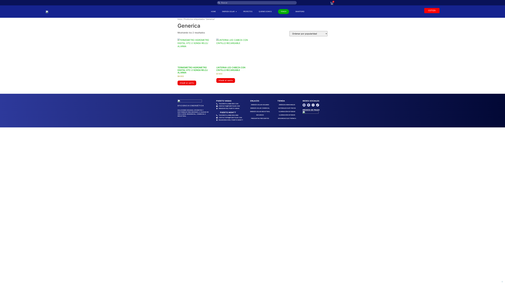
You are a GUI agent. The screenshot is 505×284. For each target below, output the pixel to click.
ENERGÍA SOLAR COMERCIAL (260, 108)
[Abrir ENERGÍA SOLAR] (236, 11)
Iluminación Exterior (287, 112)
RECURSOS (260, 115)
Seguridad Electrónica (287, 118)
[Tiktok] (317, 105)
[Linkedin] (308, 105)
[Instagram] (313, 105)
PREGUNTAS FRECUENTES (260, 118)
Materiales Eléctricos (287, 108)
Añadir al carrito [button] (187, 83)
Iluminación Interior (287, 115)
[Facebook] (304, 105)
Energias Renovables (287, 105)
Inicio (180, 19)
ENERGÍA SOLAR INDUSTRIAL (260, 112)
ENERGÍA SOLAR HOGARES (260, 105)
